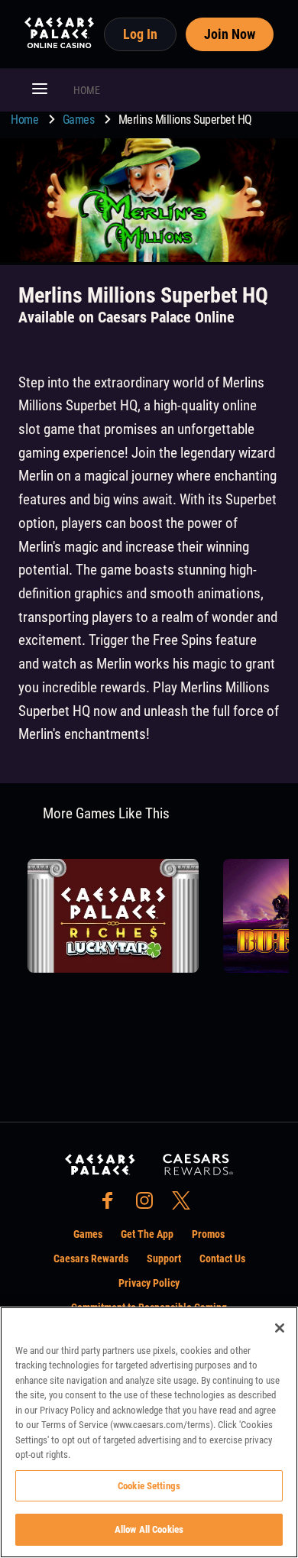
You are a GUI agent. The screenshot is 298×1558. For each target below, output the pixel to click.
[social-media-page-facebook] (112, 1204)
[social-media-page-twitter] (185, 1204)
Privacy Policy (149, 1283)
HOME (86, 90)
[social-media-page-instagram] (149, 1204)
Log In (140, 34)
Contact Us (222, 1258)
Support (164, 1258)
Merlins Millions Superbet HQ (185, 119)
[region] (149, 1432)
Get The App (147, 1234)
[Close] (279, 1328)
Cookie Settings (149, 1486)
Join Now (229, 34)
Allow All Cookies (149, 1529)
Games (80, 119)
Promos (208, 1234)
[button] (39, 90)
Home (26, 119)
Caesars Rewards (90, 1258)
